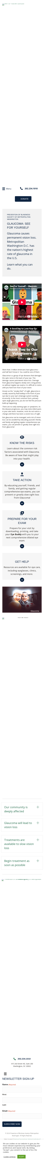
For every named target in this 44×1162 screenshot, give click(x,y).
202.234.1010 (31, 188)
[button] (22, 809)
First (4, 1094)
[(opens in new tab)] (22, 967)
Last (4, 1105)
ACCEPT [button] (21, 1157)
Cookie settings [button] (10, 1157)
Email (8, 1111)
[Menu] (5, 1074)
